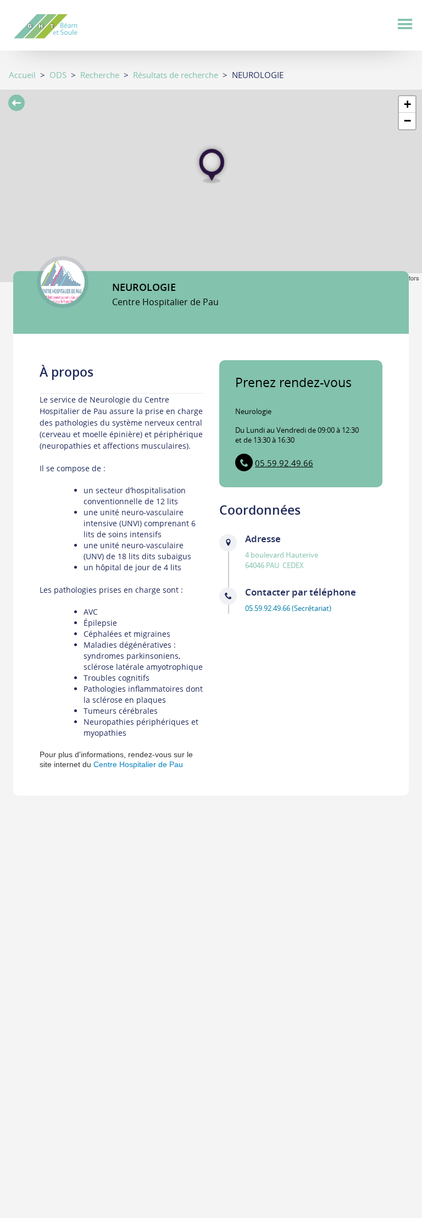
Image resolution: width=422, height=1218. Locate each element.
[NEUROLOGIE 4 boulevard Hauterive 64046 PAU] (211, 165)
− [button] (407, 121)
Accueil (22, 74)
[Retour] (16, 104)
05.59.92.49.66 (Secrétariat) (288, 608)
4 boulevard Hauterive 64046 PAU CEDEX (281, 560)
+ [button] (407, 104)
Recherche (99, 74)
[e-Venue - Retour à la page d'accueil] (57, 24)
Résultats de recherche (175, 74)
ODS (57, 74)
